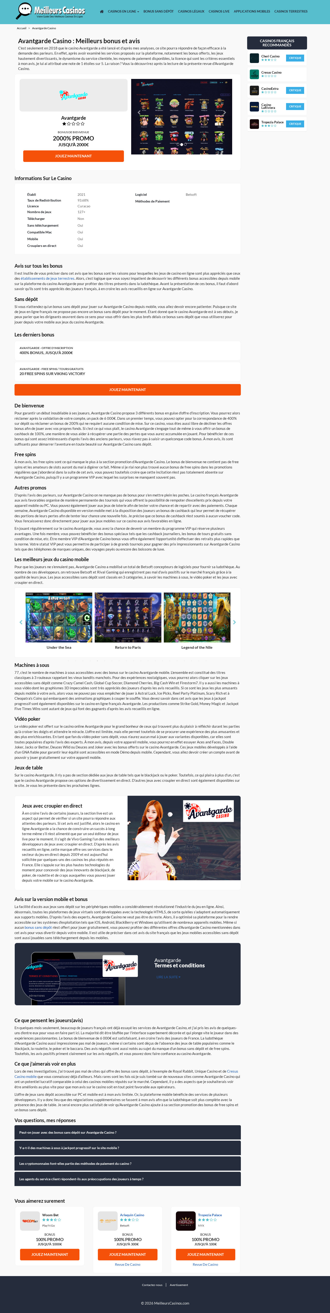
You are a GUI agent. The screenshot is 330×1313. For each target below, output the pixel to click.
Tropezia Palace (210, 1215)
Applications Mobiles (252, 11)
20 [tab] (206, 660)
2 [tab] (75, 660)
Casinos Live (219, 11)
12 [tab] (148, 660)
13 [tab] (155, 660)
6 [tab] (104, 660)
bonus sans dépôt (38, 927)
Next (234, 622)
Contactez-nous (152, 1285)
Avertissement (179, 1285)
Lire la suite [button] (168, 977)
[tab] (127, 1132)
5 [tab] (97, 660)
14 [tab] (162, 660)
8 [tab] (119, 660)
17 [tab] (184, 660)
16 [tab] (177, 660)
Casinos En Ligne (122, 11)
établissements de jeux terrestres (47, 278)
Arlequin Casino (132, 1215)
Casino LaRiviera (268, 106)
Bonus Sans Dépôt (158, 11)
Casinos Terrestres (291, 11)
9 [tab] (126, 660)
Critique (295, 57)
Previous (20, 622)
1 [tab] (68, 660)
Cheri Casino (270, 56)
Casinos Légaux (191, 11)
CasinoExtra (270, 89)
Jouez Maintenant (73, 156)
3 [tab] (82, 660)
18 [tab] (191, 660)
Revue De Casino (127, 1264)
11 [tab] (140, 660)
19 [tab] (198, 660)
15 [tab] (169, 660)
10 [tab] (133, 660)
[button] (138, 116)
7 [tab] (111, 660)
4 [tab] (90, 660)
